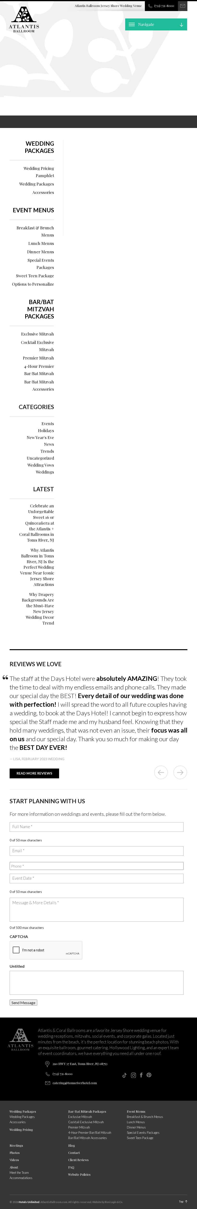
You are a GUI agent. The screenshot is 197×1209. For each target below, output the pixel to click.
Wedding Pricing (21, 1130)
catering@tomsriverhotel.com (75, 1083)
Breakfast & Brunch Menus (35, 231)
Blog (71, 1145)
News (49, 444)
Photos (15, 1153)
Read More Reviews (34, 773)
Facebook (141, 1075)
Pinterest (149, 1075)
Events (48, 423)
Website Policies (79, 1174)
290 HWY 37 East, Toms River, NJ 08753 (80, 1064)
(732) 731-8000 (164, 6)
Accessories (43, 192)
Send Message (23, 1002)
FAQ (71, 1167)
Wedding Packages (39, 147)
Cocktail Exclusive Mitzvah (37, 346)
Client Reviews (78, 1160)
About (14, 1167)
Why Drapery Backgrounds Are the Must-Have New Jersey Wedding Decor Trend (38, 608)
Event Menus (33, 210)
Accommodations (21, 1178)
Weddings (45, 471)
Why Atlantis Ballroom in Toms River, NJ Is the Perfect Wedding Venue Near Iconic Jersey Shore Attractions (37, 567)
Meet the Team (19, 1172)
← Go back (161, 772)
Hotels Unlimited (29, 1201)
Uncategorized (40, 458)
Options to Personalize (33, 284)
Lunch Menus (41, 243)
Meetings (16, 1145)
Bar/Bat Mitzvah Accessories (39, 385)
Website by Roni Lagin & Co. (107, 1201)
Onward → (180, 772)
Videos (14, 1160)
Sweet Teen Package (35, 275)
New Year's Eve (40, 437)
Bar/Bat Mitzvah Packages (39, 309)
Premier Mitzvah (38, 357)
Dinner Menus (40, 251)
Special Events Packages (41, 263)
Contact (74, 1153)
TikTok (124, 1075)
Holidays (46, 430)
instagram (133, 1075)
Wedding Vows (40, 465)
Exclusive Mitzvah (37, 333)
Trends (47, 451)
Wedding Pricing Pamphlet (39, 172)
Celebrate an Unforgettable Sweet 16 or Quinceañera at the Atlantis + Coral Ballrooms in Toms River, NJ (36, 523)
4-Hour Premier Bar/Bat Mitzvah (39, 370)
